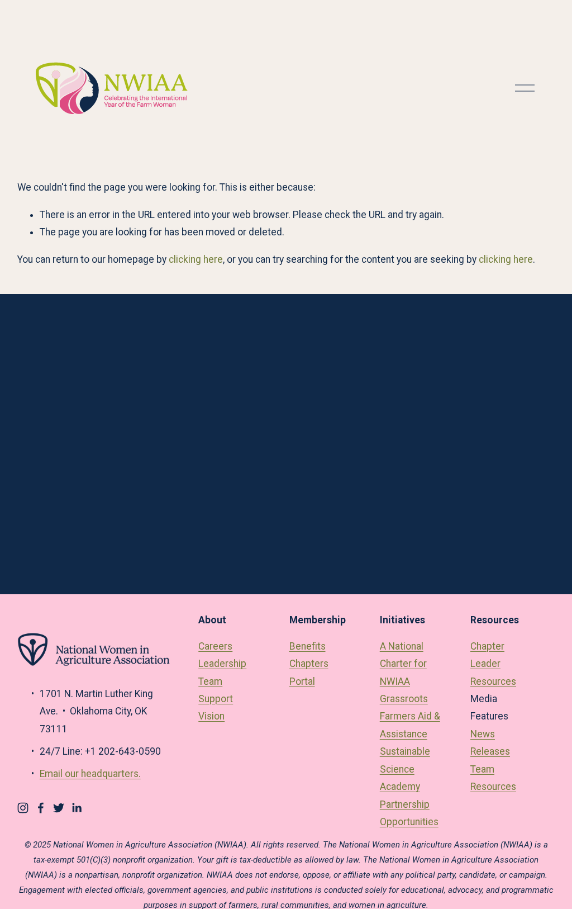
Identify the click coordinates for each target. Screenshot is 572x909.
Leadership (222, 663)
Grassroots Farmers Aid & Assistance (410, 716)
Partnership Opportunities (409, 813)
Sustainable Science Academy (405, 769)
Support (215, 698)
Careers (215, 646)
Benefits (307, 646)
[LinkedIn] (76, 807)
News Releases (490, 742)
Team (210, 681)
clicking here (196, 259)
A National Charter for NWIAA (403, 664)
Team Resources (493, 778)
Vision (211, 716)
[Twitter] (58, 807)
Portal (302, 681)
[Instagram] (22, 807)
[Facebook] (40, 807)
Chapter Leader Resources (493, 664)
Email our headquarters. (90, 773)
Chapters (308, 663)
